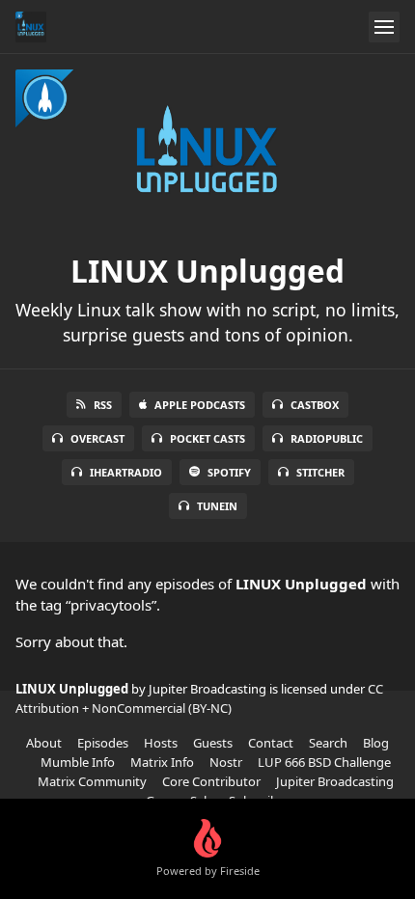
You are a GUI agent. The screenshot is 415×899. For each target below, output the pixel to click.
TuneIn (217, 506)
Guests (213, 742)
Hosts (161, 742)
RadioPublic (326, 438)
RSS (103, 404)
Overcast (97, 438)
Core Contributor (211, 781)
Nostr (225, 762)
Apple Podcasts (199, 404)
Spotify (229, 472)
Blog (376, 742)
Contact (270, 742)
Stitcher (320, 472)
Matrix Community (92, 781)
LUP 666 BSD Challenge (324, 762)
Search (328, 742)
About (44, 742)
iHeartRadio (126, 472)
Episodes (102, 742)
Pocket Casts (207, 438)
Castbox (314, 404)
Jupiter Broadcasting (335, 781)
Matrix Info (162, 762)
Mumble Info (78, 762)
